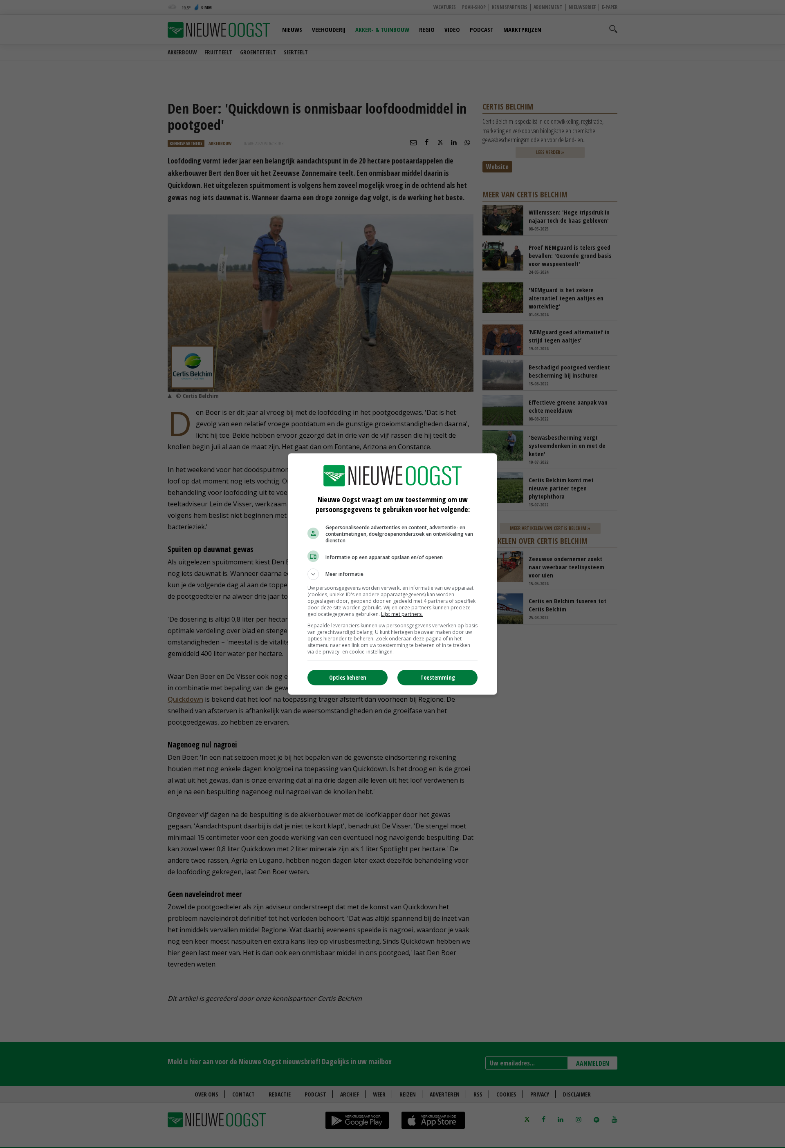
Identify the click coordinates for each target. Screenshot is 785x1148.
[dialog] (392, 574)
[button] (392, 574)
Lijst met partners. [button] (402, 614)
